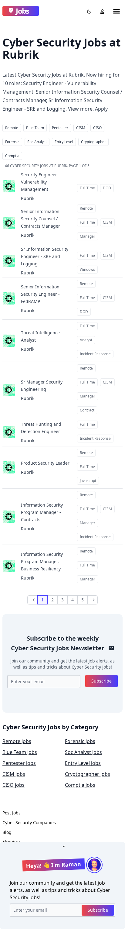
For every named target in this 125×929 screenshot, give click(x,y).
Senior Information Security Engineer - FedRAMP (40, 294)
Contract (87, 410)
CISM (80, 127)
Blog (7, 832)
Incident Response (95, 353)
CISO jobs (13, 785)
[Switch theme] (88, 11)
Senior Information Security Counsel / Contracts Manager (40, 218)
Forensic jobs (80, 741)
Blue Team (35, 127)
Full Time (87, 188)
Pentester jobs (19, 763)
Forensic (12, 141)
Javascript (88, 480)
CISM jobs (13, 774)
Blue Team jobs (19, 752)
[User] (101, 11)
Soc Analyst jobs (83, 752)
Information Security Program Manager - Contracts (42, 512)
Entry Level (64, 141)
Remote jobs (16, 741)
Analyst (86, 339)
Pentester (60, 127)
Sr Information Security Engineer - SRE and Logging (44, 256)
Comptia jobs (80, 785)
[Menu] (116, 11)
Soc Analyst (37, 141)
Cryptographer (93, 141)
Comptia (12, 155)
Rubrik (27, 198)
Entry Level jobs (83, 763)
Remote (11, 127)
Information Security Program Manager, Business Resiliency (42, 561)
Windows (87, 269)
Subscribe (101, 681)
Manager (87, 236)
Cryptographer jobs (87, 774)
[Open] (62, 845)
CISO (97, 127)
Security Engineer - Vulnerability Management (40, 182)
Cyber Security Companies (29, 822)
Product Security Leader (45, 463)
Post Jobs (11, 813)
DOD (107, 188)
